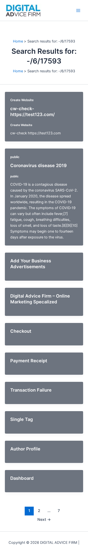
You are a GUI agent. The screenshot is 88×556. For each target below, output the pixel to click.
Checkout (20, 331)
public (14, 157)
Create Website (22, 100)
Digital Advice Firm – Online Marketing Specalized (40, 298)
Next (44, 519)
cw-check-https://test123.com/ (32, 111)
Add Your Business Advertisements (30, 263)
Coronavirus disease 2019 (38, 165)
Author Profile (25, 448)
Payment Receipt (28, 360)
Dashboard (22, 478)
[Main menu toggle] (78, 10)
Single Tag (21, 419)
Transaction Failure (31, 390)
